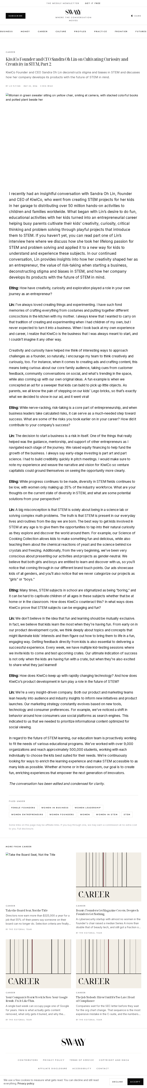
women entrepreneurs (27, 814)
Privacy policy (26, 1083)
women (85, 814)
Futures (141, 31)
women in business (55, 807)
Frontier (121, 31)
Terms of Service (82, 1060)
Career (43, 31)
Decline (117, 1081)
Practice (100, 31)
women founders (61, 814)
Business (6, 31)
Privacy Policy (53, 1060)
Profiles (80, 31)
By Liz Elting (13, 86)
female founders (23, 807)
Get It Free (93, 3)
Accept (135, 1081)
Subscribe (16, 15)
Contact (102, 1068)
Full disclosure (25, 828)
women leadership (88, 807)
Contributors (28, 1060)
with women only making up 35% (46, 487)
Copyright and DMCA (114, 1060)
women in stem (106, 814)
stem (127, 814)
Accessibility (81, 1068)
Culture (61, 31)
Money (25, 31)
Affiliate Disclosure (52, 1068)
